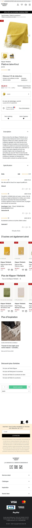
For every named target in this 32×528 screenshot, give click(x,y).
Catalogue (5, 481)
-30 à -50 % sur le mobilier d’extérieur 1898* (16, 12)
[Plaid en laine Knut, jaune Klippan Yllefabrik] (16, 35)
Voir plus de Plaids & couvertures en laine (14, 374)
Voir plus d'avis (16, 230)
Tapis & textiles (5, 15)
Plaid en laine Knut (21, 17)
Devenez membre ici (24, 79)
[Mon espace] (18, 5)
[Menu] (30, 5)
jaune (3, 391)
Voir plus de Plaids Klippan (10, 368)
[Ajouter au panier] (12, 270)
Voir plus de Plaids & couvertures (12, 377)
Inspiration (5, 487)
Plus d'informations (24, 108)
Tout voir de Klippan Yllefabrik (10, 278)
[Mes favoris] (22, 5)
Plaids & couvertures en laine (9, 17)
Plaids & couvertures (15, 15)
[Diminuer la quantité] (2, 387)
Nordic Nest (5, 494)
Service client (6, 475)
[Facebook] (11, 467)
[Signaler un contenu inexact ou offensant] (30, 189)
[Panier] (26, 5)
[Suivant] (29, 35)
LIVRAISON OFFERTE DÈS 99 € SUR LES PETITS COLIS (17, 1)
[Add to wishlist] (8, 270)
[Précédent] (3, 35)
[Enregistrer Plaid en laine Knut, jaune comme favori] (29, 387)
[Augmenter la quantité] (7, 387)
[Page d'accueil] (4, 4)
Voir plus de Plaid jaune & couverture (13, 371)
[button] (5, 70)
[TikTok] (20, 467)
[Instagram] (16, 467)
